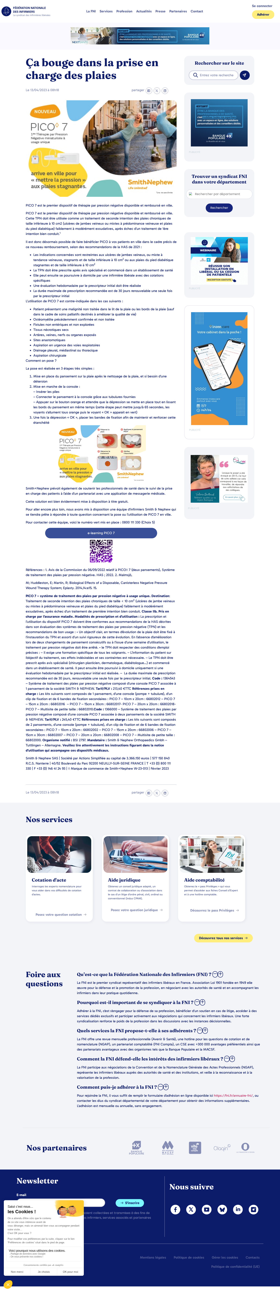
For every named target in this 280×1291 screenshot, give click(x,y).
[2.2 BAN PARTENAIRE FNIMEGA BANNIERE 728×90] (140, 43)
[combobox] (213, 75)
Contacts (253, 1257)
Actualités (144, 11)
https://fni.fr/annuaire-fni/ (233, 1095)
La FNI (91, 11)
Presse (160, 11)
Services (106, 11)
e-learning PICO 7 (101, 533)
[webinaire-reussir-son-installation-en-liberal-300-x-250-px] (219, 283)
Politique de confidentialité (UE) (235, 1266)
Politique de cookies (189, 1257)
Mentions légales (153, 1257)
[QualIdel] (219, 501)
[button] (149, 91)
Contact (197, 11)
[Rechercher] (245, 75)
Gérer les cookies (225, 1257)
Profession (124, 11)
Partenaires (178, 11)
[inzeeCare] (219, 424)
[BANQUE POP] (219, 145)
